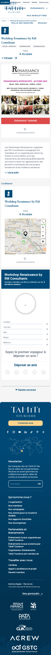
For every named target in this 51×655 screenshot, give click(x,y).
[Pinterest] (37, 432)
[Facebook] (7, 432)
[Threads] (43, 432)
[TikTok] (31, 432)
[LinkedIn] (25, 432)
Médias (34, 2)
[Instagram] (13, 432)
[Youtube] (19, 432)
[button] (38, 8)
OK (39, 484)
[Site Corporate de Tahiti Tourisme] (14, 10)
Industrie (26, 2)
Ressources (44, 2)
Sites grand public (30, 593)
